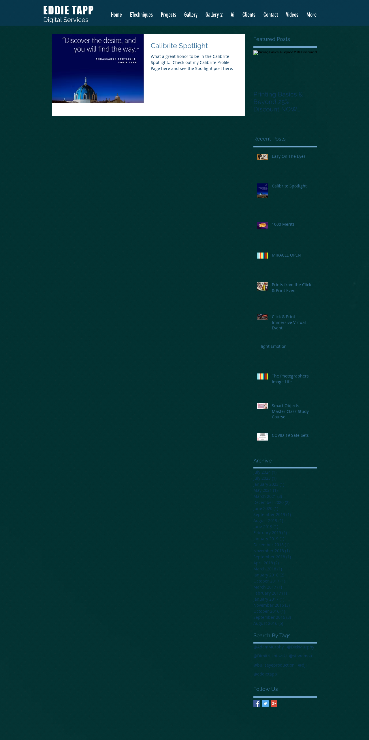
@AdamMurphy (268, 647)
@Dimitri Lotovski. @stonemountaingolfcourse (285, 656)
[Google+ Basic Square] (274, 703)
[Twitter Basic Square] (265, 703)
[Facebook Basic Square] (256, 703)
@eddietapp (265, 674)
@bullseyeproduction (274, 665)
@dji (302, 665)
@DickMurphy (300, 647)
